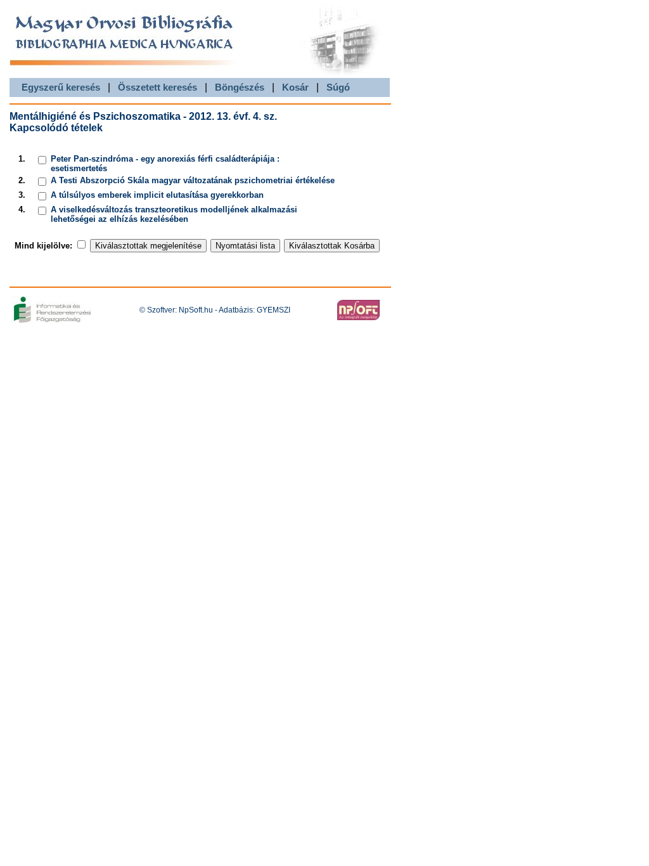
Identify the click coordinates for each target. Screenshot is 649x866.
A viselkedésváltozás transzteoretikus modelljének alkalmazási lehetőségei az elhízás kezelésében (174, 214)
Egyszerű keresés (61, 87)
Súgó (338, 87)
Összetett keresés (157, 87)
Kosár (295, 87)
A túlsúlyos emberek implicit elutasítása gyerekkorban (157, 195)
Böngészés (239, 87)
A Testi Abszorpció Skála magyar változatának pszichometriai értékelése (193, 180)
